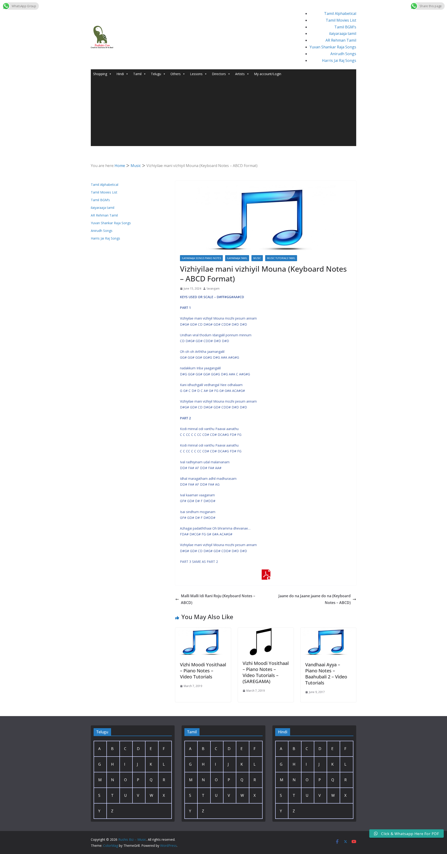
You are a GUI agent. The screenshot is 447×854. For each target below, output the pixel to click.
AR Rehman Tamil (340, 40)
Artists (240, 74)
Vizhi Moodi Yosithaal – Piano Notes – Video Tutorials (203, 670)
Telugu (156, 74)
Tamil (137, 74)
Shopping (100, 74)
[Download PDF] (266, 572)
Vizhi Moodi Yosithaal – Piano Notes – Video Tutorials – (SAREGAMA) (266, 672)
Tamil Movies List (341, 20)
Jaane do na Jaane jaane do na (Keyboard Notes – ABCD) (314, 599)
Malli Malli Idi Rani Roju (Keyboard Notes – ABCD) (218, 599)
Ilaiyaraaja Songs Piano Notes (201, 258)
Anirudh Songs (343, 53)
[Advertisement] (223, 113)
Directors (219, 74)
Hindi (120, 74)
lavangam (213, 288)
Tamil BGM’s (345, 27)
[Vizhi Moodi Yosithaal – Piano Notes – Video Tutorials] (203, 631)
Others (175, 74)
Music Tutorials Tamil (281, 258)
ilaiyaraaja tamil (342, 33)
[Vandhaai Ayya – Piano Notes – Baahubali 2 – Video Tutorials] (328, 631)
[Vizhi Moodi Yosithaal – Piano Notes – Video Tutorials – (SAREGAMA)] (266, 631)
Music (257, 258)
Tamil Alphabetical (340, 13)
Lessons (196, 74)
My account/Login (267, 74)
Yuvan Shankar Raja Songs (333, 47)
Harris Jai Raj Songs (339, 60)
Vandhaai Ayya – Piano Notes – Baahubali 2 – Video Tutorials (326, 673)
